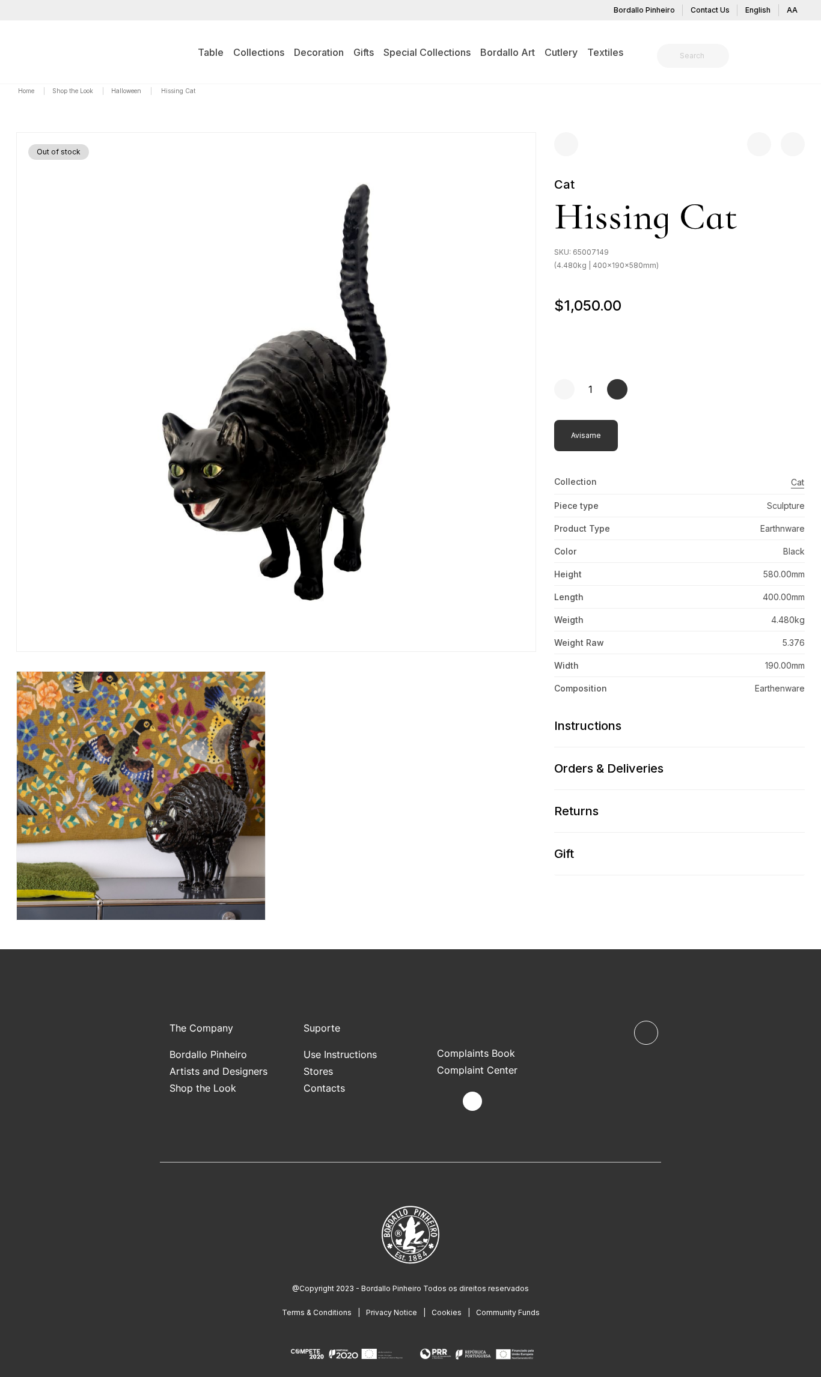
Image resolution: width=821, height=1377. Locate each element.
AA (792, 9)
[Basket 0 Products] (800, 57)
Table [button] (211, 52)
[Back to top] (646, 1033)
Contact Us (710, 9)
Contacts (324, 1088)
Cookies (447, 1312)
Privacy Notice (391, 1312)
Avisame (586, 435)
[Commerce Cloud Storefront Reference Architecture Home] (34, 51)
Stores (318, 1071)
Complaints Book (476, 1053)
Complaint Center (477, 1070)
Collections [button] (258, 52)
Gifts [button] (363, 52)
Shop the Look (73, 90)
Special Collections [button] (427, 52)
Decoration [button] (319, 52)
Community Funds (508, 1312)
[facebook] (444, 1101)
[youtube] (500, 1101)
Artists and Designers (218, 1071)
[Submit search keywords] (669, 56)
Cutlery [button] (561, 52)
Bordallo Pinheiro (644, 9)
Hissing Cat (178, 90)
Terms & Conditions (317, 1312)
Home (27, 90)
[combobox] (700, 55)
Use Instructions (340, 1054)
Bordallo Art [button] (507, 52)
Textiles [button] (605, 52)
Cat (564, 184)
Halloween (127, 90)
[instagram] (472, 1101)
